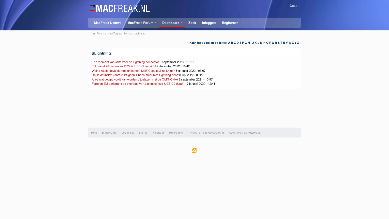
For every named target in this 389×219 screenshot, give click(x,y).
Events (143, 132)
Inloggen (209, 22)
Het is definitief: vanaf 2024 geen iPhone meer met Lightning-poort (135, 75)
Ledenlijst (128, 132)
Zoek (192, 22)
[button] (141, 22)
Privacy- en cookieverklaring (206, 132)
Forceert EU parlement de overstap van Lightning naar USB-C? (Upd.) (138, 83)
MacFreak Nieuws (107, 22)
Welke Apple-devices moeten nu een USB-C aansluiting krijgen (133, 70)
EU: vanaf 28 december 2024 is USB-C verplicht (124, 66)
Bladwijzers (109, 132)
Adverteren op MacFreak (245, 132)
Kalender (158, 132)
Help (94, 132)
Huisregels (176, 132)
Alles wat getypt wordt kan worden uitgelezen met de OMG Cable (135, 79)
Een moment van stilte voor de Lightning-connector (125, 62)
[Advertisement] (194, 108)
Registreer (230, 22)
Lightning (102, 53)
